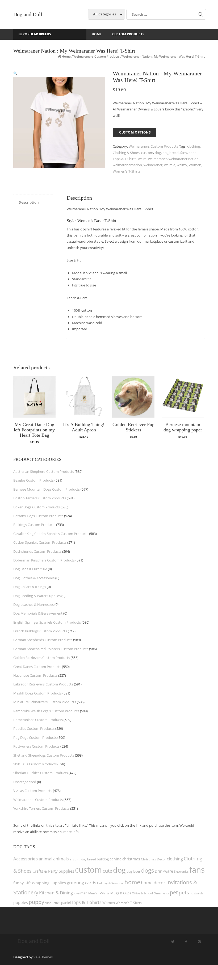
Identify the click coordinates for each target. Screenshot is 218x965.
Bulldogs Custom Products (34, 524)
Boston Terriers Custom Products (39, 498)
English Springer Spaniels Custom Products (47, 622)
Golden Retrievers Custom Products (41, 657)
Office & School (142, 893)
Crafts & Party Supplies (53, 871)
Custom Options (135, 132)
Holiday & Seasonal (110, 883)
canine (115, 858)
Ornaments (161, 893)
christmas (131, 858)
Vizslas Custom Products (32, 790)
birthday (80, 859)
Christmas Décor (153, 859)
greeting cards (81, 883)
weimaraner (157, 158)
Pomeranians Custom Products (38, 719)
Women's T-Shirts (126, 171)
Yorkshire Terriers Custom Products (41, 808)
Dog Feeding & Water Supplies (37, 595)
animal (45, 859)
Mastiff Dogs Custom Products (37, 693)
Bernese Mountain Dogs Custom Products (46, 489)
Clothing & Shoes (126, 152)
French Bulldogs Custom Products (40, 631)
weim (142, 158)
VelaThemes (43, 957)
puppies (20, 902)
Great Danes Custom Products (37, 666)
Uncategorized (24, 781)
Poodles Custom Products (33, 728)
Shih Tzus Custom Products (35, 764)
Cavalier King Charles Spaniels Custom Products (50, 533)
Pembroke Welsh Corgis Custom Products (46, 711)
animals (61, 859)
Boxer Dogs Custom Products (36, 507)
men (83, 893)
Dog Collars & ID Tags (29, 586)
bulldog (103, 859)
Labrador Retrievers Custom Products (43, 684)
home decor (153, 883)
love (76, 893)
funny (18, 882)
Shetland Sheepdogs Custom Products (43, 755)
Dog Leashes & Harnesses (33, 604)
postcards (196, 893)
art (72, 859)
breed (91, 859)
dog (158, 152)
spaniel (65, 902)
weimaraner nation (184, 158)
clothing (193, 146)
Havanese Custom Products (35, 675)
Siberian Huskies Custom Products (40, 772)
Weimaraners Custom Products (96, 56)
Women (195, 164)
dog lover (133, 871)
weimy (182, 164)
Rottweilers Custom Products (36, 746)
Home (66, 56)
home (132, 882)
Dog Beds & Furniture (30, 569)
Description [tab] (29, 202)
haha (192, 152)
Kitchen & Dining (56, 893)
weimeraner (153, 164)
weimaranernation (127, 164)
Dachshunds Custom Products (37, 551)
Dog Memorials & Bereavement (37, 613)
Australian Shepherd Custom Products (43, 471)
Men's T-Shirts (99, 893)
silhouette (52, 903)
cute (107, 871)
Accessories (25, 859)
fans (183, 152)
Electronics (181, 871)
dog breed (170, 152)
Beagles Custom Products (33, 480)
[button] (15, 73)
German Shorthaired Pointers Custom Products (50, 648)
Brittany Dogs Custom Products (38, 515)
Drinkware (164, 871)
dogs (147, 870)
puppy (36, 902)
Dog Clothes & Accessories (33, 578)
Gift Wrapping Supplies (45, 882)
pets (184, 892)
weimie (169, 164)
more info (71, 831)
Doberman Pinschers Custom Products (44, 560)
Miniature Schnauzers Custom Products (44, 702)
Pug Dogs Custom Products (35, 737)
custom (147, 152)
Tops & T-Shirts (124, 158)
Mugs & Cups (120, 893)
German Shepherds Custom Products (42, 639)
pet (174, 892)
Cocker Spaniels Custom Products (39, 542)
